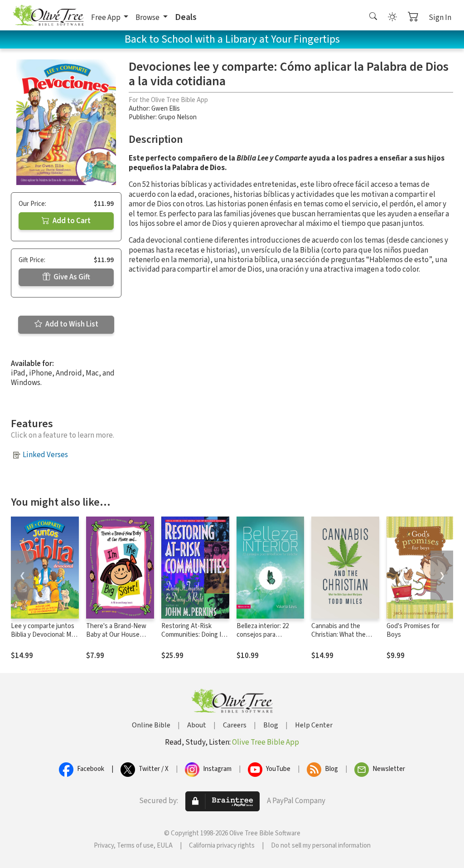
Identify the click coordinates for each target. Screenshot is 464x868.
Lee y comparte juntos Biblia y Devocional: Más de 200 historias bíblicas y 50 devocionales (44, 639)
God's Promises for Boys (413, 630)
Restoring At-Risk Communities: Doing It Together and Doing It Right (192, 639)
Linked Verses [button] (45, 454)
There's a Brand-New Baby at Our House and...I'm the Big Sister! (118, 634)
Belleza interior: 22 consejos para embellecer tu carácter (268, 634)
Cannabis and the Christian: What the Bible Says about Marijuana (338, 639)
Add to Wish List (71, 324)
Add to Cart (71, 220)
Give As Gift (71, 277)
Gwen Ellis (165, 108)
